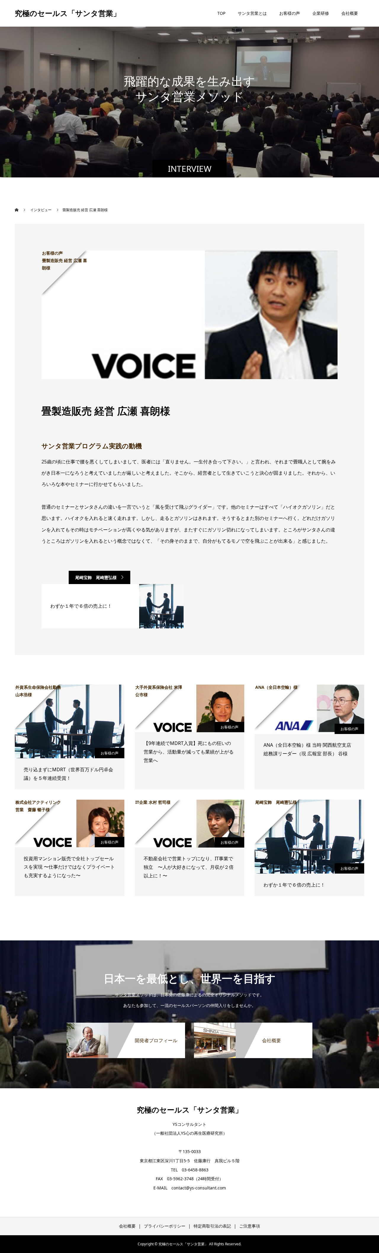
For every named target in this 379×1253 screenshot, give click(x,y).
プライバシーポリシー (164, 1226)
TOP (221, 13)
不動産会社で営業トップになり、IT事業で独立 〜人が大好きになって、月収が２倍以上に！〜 (189, 867)
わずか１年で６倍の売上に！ (294, 885)
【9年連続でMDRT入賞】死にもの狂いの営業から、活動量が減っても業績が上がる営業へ (189, 752)
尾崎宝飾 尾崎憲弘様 (96, 577)
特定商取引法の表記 (212, 1226)
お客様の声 (289, 13)
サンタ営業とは (252, 13)
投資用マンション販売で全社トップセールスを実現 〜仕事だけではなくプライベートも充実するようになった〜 (69, 867)
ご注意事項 (249, 1226)
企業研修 (320, 13)
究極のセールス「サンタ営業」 (68, 13)
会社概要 (349, 13)
